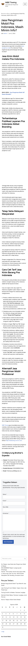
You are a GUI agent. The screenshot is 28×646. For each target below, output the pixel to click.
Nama (5, 494)
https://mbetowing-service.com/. (14, 440)
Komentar (6, 513)
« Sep (2, 631)
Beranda (3, 13)
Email (5, 500)
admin (5, 33)
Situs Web (5, 507)
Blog (8, 13)
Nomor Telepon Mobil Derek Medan (11, 599)
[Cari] (25, 558)
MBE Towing (5, 425)
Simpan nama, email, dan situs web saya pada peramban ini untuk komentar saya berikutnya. (14, 536)
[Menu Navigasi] (25, 4)
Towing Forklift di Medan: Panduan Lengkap (13, 592)
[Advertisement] (14, 169)
